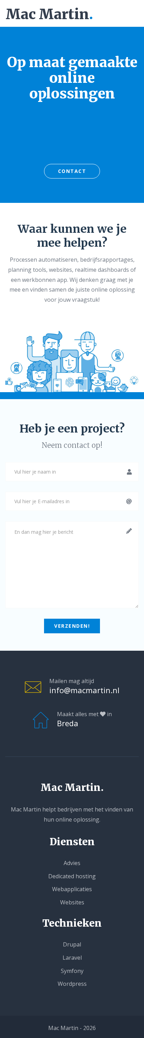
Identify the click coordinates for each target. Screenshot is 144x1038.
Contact (72, 171)
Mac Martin (49, 14)
